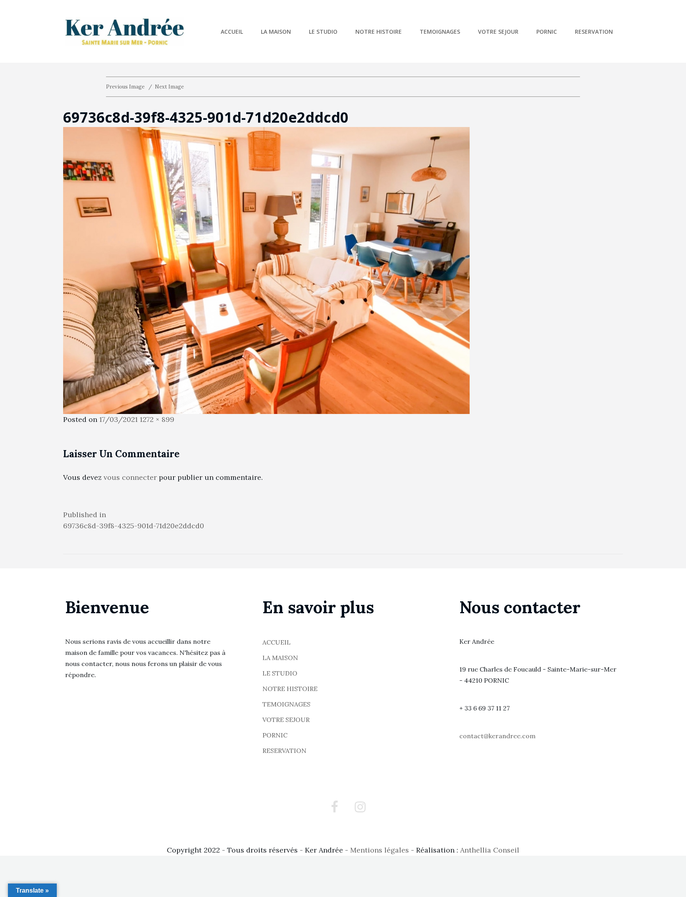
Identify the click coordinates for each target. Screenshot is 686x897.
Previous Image (125, 86)
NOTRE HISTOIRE (378, 31)
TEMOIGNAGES (440, 31)
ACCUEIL (232, 31)
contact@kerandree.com (497, 736)
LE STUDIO (323, 31)
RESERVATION (594, 31)
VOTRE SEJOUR (498, 31)
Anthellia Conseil (489, 850)
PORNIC (546, 31)
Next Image (169, 86)
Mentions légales (379, 850)
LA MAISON (276, 31)
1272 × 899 (157, 419)
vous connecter (130, 477)
